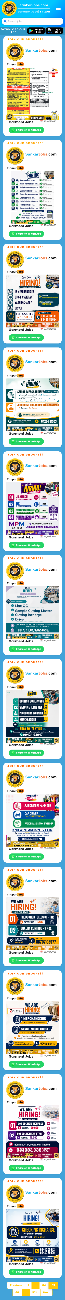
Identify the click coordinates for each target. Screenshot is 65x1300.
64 (44, 1285)
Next (46, 1292)
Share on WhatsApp (28, 130)
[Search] (5, 21)
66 (17, 1292)
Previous (16, 1285)
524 (35, 1292)
